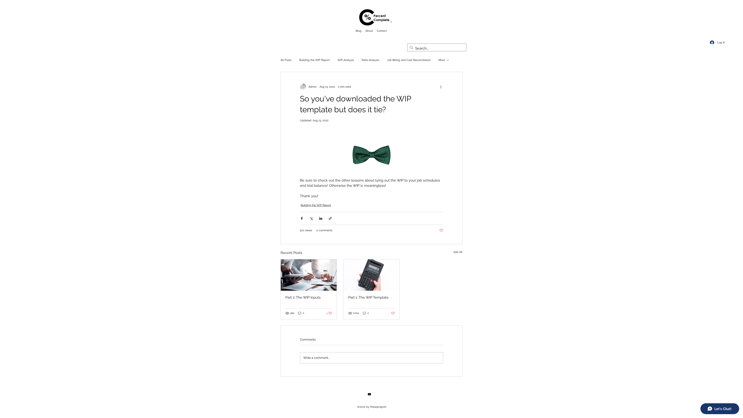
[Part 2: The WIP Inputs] (309, 275)
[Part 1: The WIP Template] (372, 275)
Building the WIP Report (314, 60)
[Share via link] (330, 218)
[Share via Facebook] (302, 218)
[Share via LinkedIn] (321, 218)
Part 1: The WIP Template (368, 297)
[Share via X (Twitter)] (311, 218)
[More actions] (440, 86)
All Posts (286, 60)
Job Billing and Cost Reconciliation (409, 60)
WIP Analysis (345, 60)
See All (458, 252)
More (441, 60)
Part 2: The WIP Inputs (303, 297)
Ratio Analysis (370, 60)
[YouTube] (369, 394)
